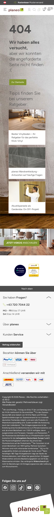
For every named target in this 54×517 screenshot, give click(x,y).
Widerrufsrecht (40, 461)
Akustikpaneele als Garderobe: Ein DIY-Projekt (25, 207)
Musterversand (30, 3)
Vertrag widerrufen (11, 344)
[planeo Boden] (32, 508)
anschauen (21, 242)
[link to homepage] (16, 10)
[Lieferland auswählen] (5, 2)
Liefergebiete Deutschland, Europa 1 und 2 (33, 438)
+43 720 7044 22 (18, 304)
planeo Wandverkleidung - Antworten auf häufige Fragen (27, 173)
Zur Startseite (17, 82)
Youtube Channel (15, 236)
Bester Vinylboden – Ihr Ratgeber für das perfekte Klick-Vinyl (25, 137)
